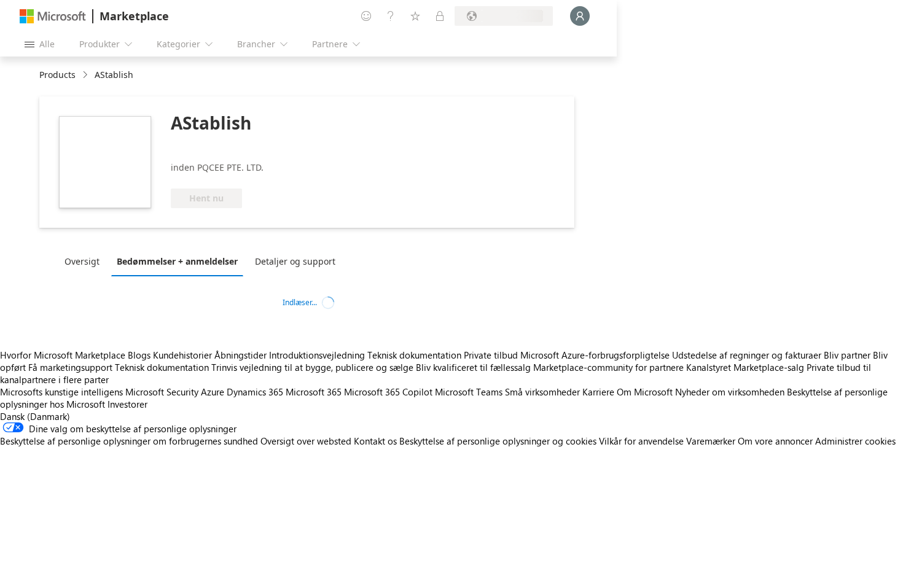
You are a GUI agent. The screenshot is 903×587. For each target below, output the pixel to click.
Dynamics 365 (255, 392)
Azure (212, 392)
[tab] (85, 260)
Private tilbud (491, 355)
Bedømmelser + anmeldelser (177, 261)
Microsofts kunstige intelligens (61, 392)
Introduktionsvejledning (317, 355)
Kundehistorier (182, 355)
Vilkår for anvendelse (641, 441)
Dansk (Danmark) (35, 416)
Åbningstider (240, 355)
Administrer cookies (855, 441)
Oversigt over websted (305, 441)
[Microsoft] (53, 16)
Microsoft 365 (314, 392)
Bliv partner (847, 355)
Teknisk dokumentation (414, 355)
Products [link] (57, 74)
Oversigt (82, 261)
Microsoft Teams (468, 392)
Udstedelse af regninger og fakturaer (746, 355)
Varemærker (710, 441)
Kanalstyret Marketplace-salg (745, 367)
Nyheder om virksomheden (729, 392)
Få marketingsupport (70, 367)
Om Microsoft (645, 392)
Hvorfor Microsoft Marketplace (62, 355)
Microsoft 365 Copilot (388, 392)
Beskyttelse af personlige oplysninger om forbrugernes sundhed (129, 441)
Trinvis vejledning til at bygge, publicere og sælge (312, 367)
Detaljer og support (295, 261)
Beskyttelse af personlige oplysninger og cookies (497, 441)
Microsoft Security (161, 392)
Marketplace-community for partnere (608, 367)
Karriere (598, 392)
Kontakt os (375, 441)
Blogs (139, 355)
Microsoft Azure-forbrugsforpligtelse (596, 355)
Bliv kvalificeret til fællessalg (473, 367)
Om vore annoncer (775, 441)
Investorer (127, 404)
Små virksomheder (542, 392)
